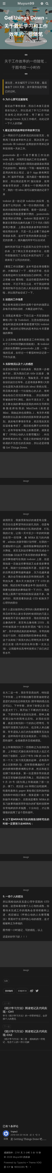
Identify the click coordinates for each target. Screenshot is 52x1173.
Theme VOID (35, 1162)
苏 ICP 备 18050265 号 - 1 (17, 1167)
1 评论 (32, 41)
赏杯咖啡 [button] (9, 991)
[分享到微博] (31, 991)
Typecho (21, 1162)
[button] (4, 3)
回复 (6, 1138)
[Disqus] (26, 1087)
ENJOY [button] (22, 991)
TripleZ (14, 1131)
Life (6, 981)
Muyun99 (26, 3)
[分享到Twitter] (37, 991)
